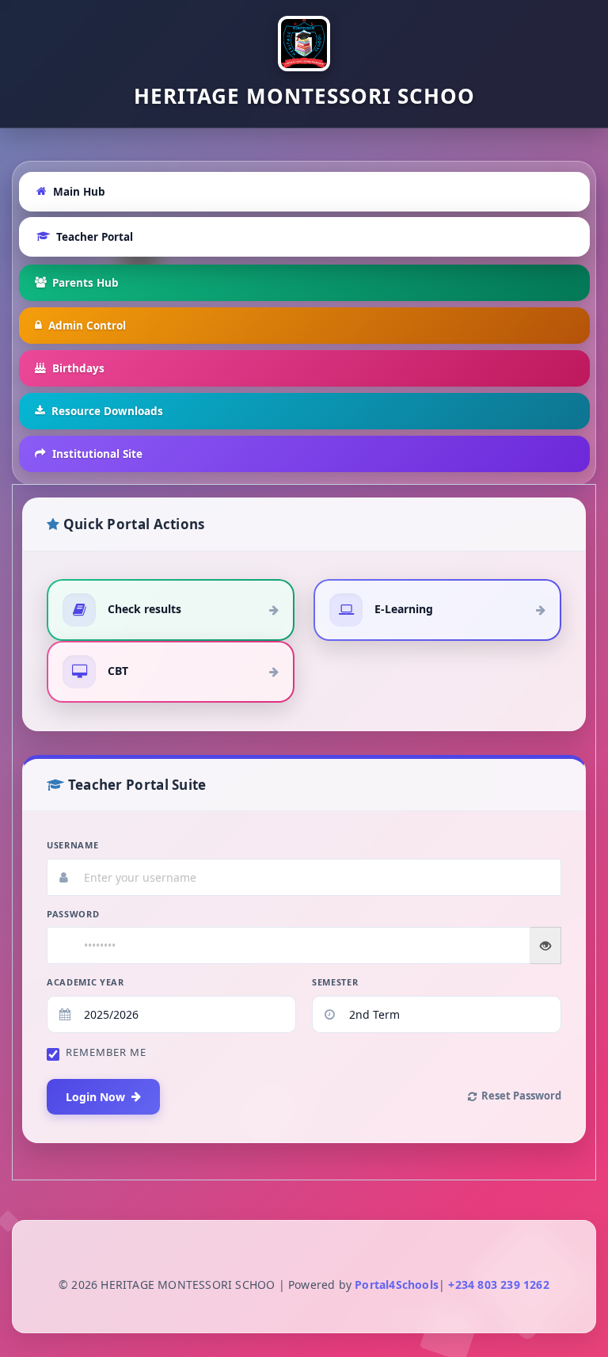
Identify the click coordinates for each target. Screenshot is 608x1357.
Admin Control (87, 325)
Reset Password (521, 1095)
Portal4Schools (397, 1284)
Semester (335, 982)
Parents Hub (85, 283)
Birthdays (78, 368)
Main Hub (79, 192)
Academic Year (85, 982)
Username (72, 845)
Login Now (95, 1096)
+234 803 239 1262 (497, 1284)
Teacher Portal (94, 237)
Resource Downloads (107, 411)
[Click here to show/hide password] (545, 945)
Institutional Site (97, 454)
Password (73, 914)
